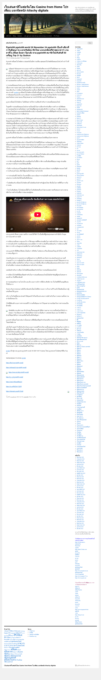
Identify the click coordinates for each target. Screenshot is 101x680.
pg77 (78, 161)
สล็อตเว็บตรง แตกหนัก (82, 384)
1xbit (78, 56)
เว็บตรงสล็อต (80, 428)
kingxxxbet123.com (81, 127)
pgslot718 (79, 177)
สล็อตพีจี (79, 370)
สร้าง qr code (80, 341)
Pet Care (79, 147)
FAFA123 (79, 95)
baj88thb (79, 75)
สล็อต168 (79, 348)
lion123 (78, 129)
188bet (78, 50)
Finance (78, 97)
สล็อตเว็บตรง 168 (81, 382)
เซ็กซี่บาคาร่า (80, 411)
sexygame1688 (80, 227)
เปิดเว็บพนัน (80, 414)
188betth (79, 52)
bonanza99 (79, 79)
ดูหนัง (78, 287)
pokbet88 (79, 189)
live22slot (79, 132)
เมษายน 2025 (80, 485)
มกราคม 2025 (80, 491)
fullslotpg (79, 100)
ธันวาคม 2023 (80, 514)
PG (77, 148)
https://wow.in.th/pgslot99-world (19, 372)
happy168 (79, 106)
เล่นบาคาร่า (80, 416)
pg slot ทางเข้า (80, 152)
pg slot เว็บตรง (80, 154)
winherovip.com (80, 279)
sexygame (79, 225)
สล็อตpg (79, 364)
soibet (78, 245)
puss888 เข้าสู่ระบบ (81, 202)
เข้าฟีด (31, 632)
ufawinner (79, 275)
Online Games (80, 143)
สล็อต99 (79, 362)
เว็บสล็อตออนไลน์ (81, 437)
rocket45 (79, 213)
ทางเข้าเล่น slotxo (81, 302)
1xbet (76, 613)
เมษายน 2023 (80, 526)
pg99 (78, 163)
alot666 (78, 68)
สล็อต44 (79, 350)
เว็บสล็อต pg (80, 436)
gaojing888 (79, 104)
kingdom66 (79, 125)
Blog (14, 36)
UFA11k (79, 261)
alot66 (78, 66)
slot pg (78, 232)
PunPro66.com (80, 195)
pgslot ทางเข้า (80, 173)
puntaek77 (79, 200)
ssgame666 (79, 248)
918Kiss (79, 59)
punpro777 (79, 196)
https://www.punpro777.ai (81, 576)
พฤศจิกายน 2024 (81, 494)
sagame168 (79, 218)
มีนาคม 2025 (80, 487)
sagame (78, 216)
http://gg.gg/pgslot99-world (14, 377)
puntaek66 (79, 198)
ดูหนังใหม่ (79, 293)
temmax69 (79, 257)
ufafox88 (79, 271)
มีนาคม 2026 (80, 466)
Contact (20, 36)
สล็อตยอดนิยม (80, 371)
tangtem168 (79, 254)
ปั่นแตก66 (77, 546)
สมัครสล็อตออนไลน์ (82, 339)
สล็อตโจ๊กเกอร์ (80, 393)
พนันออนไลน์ (80, 318)
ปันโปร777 (79, 316)
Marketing (79, 141)
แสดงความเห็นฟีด (34, 634)
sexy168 (79, 221)
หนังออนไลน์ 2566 (81, 402)
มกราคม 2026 (80, 469)
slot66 (76, 593)
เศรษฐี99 (79, 443)
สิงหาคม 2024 (80, 500)
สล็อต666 (79, 355)
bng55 (78, 77)
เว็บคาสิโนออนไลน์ (81, 419)
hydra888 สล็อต (80, 113)
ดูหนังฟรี (77, 569)
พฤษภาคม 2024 (81, 505)
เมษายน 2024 (80, 507)
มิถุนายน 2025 (80, 482)
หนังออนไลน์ (80, 400)
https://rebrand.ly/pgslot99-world (16, 367)
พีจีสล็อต (79, 321)
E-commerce (80, 93)
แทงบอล (79, 444)
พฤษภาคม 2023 (81, 525)
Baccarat (79, 73)
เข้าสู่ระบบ (32, 631)
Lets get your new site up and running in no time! (38, 36)
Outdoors (79, 145)
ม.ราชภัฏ (79, 325)
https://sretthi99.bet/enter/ (82, 111)
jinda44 (77, 595)
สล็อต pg (79, 345)
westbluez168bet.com (82, 277)
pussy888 (77, 553)
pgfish (78, 164)
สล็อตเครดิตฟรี (80, 377)
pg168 (78, 159)
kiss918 (77, 618)
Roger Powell (26, 58)
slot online (79, 230)
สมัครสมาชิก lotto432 (82, 337)
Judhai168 (79, 123)
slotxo (76, 607)
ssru (78, 250)
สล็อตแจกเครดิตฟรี (82, 387)
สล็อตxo (79, 368)
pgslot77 (79, 179)
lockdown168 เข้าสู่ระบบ (83, 134)
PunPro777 (18, 637)
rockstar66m (80, 214)
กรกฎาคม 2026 (80, 459)
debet (78, 91)
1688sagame (80, 48)
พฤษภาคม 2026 (81, 462)
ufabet (78, 268)
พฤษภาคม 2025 (81, 484)
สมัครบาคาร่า (7, 649)
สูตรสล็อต (79, 396)
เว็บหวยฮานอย (80, 441)
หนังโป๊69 (79, 403)
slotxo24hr (79, 243)
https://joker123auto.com (81, 549)
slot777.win (79, 239)
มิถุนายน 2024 (80, 503)
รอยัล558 (79, 330)
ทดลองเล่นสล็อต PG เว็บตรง (84, 296)
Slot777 (78, 238)
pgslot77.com (80, 180)
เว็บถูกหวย (79, 430)
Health (78, 107)
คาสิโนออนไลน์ (81, 284)
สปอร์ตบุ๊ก (79, 336)
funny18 (79, 102)
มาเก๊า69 (79, 327)
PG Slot (7, 637)
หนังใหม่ (79, 405)
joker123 (79, 118)
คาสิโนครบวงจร (81, 282)
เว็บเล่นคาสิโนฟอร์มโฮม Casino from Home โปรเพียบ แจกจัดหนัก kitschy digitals (36, 8)
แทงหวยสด (80, 448)
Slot (14, 639)
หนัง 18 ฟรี (79, 398)
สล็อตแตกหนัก (80, 391)
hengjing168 (80, 109)
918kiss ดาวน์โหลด (82, 61)
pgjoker (78, 168)
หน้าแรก (8, 36)
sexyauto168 (80, 223)
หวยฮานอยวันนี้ (81, 407)
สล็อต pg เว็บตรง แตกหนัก (83, 346)
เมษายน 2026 (80, 464)
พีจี (77, 320)
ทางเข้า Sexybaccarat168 (83, 298)
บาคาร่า (79, 307)
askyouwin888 (80, 72)
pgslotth (78, 186)
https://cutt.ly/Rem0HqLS (14, 382)
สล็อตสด (79, 373)
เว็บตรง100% (80, 425)
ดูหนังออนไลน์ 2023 (82, 291)
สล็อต (78, 343)
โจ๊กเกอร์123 (80, 450)
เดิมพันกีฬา (79, 412)
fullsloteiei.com (80, 98)
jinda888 (79, 116)
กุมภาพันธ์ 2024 (81, 510)
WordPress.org (32, 636)
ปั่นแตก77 (79, 314)
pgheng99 (79, 166)
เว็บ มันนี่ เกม (80, 418)
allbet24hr (79, 65)
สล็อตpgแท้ (79, 366)
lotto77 (78, 138)
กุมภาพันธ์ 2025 (81, 489)
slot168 (78, 236)
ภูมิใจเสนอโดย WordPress (83, 665)
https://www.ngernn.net (80, 578)
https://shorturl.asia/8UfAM (14, 391)
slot (77, 229)
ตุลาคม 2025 (80, 475)
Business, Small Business (83, 84)
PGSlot (18, 635)
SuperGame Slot (80, 252)
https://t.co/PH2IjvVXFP (14, 386)
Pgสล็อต (79, 188)
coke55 (78, 89)
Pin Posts (56, 36)
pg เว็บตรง (79, 157)
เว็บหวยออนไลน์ (81, 439)
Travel (78, 259)
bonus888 (79, 81)
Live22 (78, 131)
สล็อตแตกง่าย (80, 389)
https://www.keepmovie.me (81, 570)
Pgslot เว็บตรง (80, 175)
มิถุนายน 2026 (80, 460)
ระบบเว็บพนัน (80, 332)
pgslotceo (79, 184)
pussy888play (80, 207)
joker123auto (80, 120)
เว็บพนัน (79, 432)
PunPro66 (79, 193)
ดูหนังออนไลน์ (80, 289)
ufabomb (79, 270)
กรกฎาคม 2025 (80, 480)
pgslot (16, 92)
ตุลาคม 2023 (80, 516)
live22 (23, 633)
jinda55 (78, 114)
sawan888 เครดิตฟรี (82, 220)
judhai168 (77, 597)
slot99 (76, 591)
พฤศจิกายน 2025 (81, 473)
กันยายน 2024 (80, 498)
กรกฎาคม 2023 (80, 521)
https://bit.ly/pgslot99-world (14, 363)
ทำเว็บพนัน (79, 304)
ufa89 (78, 266)
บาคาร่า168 (80, 311)
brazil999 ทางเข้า (81, 82)
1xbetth (78, 54)
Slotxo (78, 241)
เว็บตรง (79, 421)
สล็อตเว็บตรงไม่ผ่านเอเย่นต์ (84, 386)
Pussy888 (79, 205)
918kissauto (79, 63)
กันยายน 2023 (80, 518)
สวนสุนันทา (80, 394)
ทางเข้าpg (13, 397)
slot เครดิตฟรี (80, 234)
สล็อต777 (79, 357)
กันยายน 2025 (80, 477)
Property (79, 191)
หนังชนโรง (78, 544)
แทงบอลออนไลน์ (81, 446)
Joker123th (79, 122)
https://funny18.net (79, 615)
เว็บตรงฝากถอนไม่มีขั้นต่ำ (83, 427)
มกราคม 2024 (80, 512)
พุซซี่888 (79, 323)
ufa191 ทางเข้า (80, 262)
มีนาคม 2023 (80, 528)
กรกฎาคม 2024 (80, 502)
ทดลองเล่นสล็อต (81, 295)
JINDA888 (77, 600)
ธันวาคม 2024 (80, 493)
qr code (78, 211)
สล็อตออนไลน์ (80, 375)
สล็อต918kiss (80, 361)
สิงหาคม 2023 (80, 519)
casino (78, 88)
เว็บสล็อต (79, 434)
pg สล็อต (79, 155)
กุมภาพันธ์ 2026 (81, 468)
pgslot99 (26, 397)
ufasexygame (80, 273)
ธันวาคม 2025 (80, 471)
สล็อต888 (79, 359)
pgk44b (78, 170)
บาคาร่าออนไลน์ (81, 312)
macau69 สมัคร (80, 139)
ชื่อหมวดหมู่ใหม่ (81, 286)
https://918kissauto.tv (80, 542)
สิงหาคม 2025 (80, 478)
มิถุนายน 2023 (80, 523)
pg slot (78, 150)
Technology (79, 255)
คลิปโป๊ (77, 611)
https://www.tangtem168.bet (81, 609)
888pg (78, 57)
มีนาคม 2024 (80, 509)
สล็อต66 (79, 353)
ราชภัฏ (78, 334)
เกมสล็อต (79, 409)
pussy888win (80, 209)
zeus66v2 (79, 280)
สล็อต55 (79, 352)
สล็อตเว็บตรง (80, 378)
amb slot (79, 70)
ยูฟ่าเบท (79, 328)
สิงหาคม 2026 (80, 457)
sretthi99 (79, 246)
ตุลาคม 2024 (80, 496)
